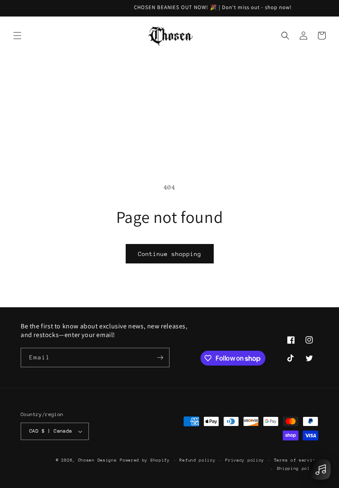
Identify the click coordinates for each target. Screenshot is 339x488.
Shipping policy (298, 468)
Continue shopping (169, 254)
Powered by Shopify (145, 460)
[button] (17, 35)
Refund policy (197, 460)
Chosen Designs (97, 460)
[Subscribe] (160, 357)
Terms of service (296, 460)
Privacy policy (244, 460)
